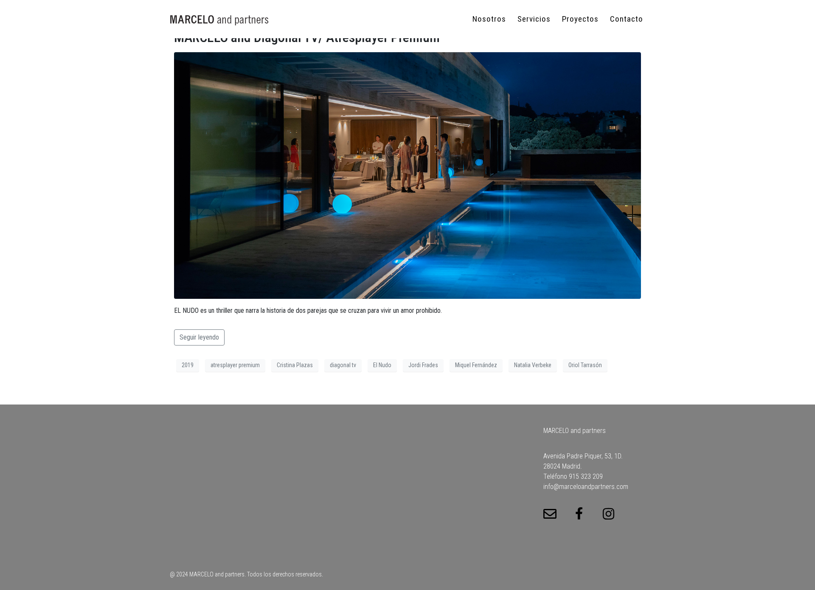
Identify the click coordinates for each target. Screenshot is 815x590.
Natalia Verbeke (532, 365)
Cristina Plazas (295, 365)
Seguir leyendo (199, 337)
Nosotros (489, 19)
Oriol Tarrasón (585, 365)
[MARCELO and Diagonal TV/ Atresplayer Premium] (407, 175)
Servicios (534, 19)
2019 (188, 365)
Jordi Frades (423, 365)
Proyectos (580, 19)
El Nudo (382, 365)
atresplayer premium (235, 365)
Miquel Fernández (476, 365)
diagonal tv (343, 365)
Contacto (626, 19)
